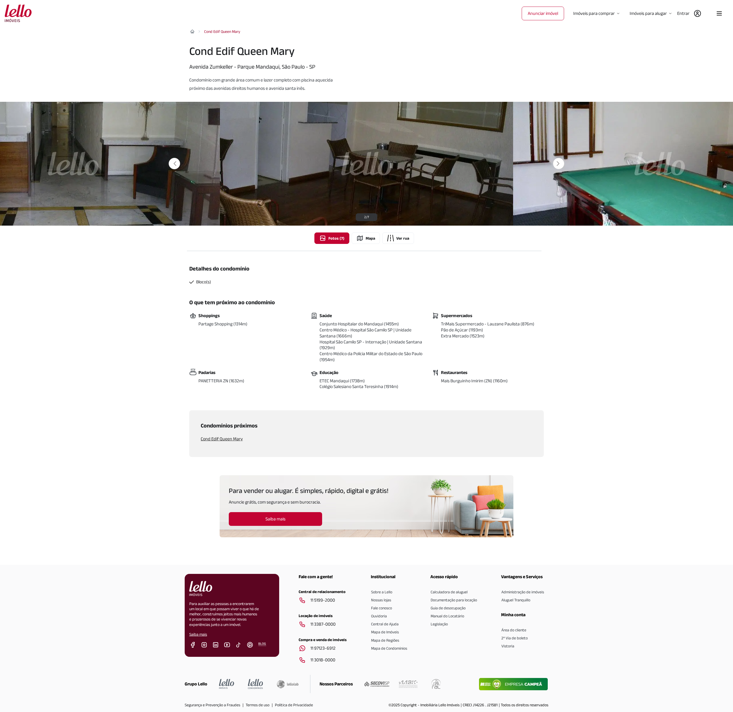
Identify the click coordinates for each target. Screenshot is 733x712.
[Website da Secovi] (376, 684)
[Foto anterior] (174, 163)
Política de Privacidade (294, 705)
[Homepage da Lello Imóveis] (226, 684)
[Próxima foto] (558, 163)
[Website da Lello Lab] (288, 684)
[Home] (192, 31)
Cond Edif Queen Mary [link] (222, 31)
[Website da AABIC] (408, 684)
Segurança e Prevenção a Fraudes (212, 705)
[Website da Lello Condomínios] (255, 684)
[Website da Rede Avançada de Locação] (436, 684)
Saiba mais (198, 634)
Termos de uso (257, 705)
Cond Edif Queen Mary (222, 438)
